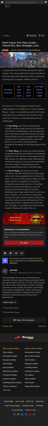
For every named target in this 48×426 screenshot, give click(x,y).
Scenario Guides (9, 379)
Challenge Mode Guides (12, 382)
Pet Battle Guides (10, 375)
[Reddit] (16, 253)
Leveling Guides (31, 367)
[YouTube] (30, 414)
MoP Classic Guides (11, 348)
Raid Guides (7, 364)
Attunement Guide (32, 352)
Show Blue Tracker (12, 308)
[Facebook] (10, 253)
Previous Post (7, 326)
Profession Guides (10, 356)
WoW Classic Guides (33, 348)
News (6, 36)
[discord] (5, 260)
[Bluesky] (5, 253)
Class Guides (8, 352)
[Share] (46, 2)
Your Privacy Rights (12, 406)
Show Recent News (12, 312)
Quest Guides (8, 367)
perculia (37, 50)
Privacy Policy (17, 410)
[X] (18, 414)
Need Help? (8, 401)
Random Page (28, 406)
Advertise (40, 401)
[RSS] (33, 414)
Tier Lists (6, 390)
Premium (39, 406)
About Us (30, 401)
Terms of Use (30, 410)
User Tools (20, 401)
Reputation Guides (10, 371)
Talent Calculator (10, 386)
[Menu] (2, 2)
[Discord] (14, 414)
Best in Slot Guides (32, 356)
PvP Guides (29, 375)
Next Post (42, 326)
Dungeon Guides (9, 360)
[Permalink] (22, 253)
